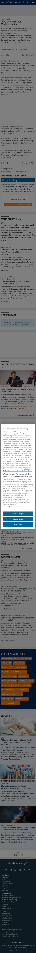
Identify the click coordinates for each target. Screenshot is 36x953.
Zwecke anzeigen (18, 514)
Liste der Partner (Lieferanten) (13, 507)
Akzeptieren (18, 524)
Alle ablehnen (18, 519)
